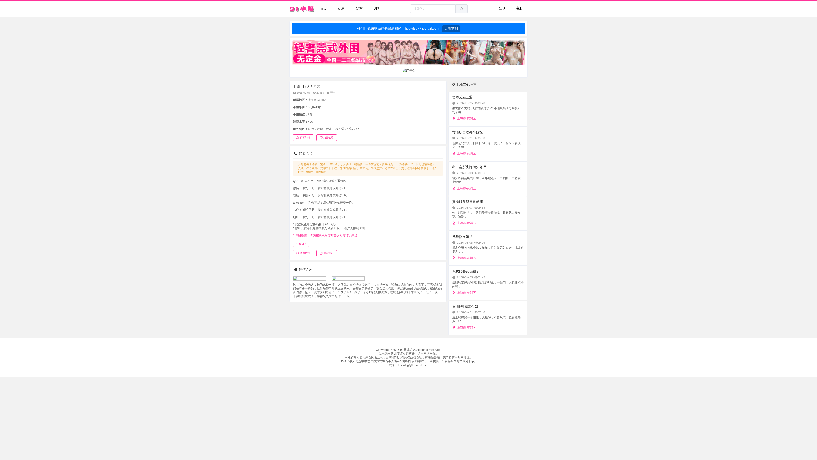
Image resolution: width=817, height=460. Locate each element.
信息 (341, 8)
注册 (519, 8)
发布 (359, 8)
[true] (461, 9)
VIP (376, 8)
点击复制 (451, 28)
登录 (502, 8)
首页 (323, 8)
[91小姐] (302, 8)
